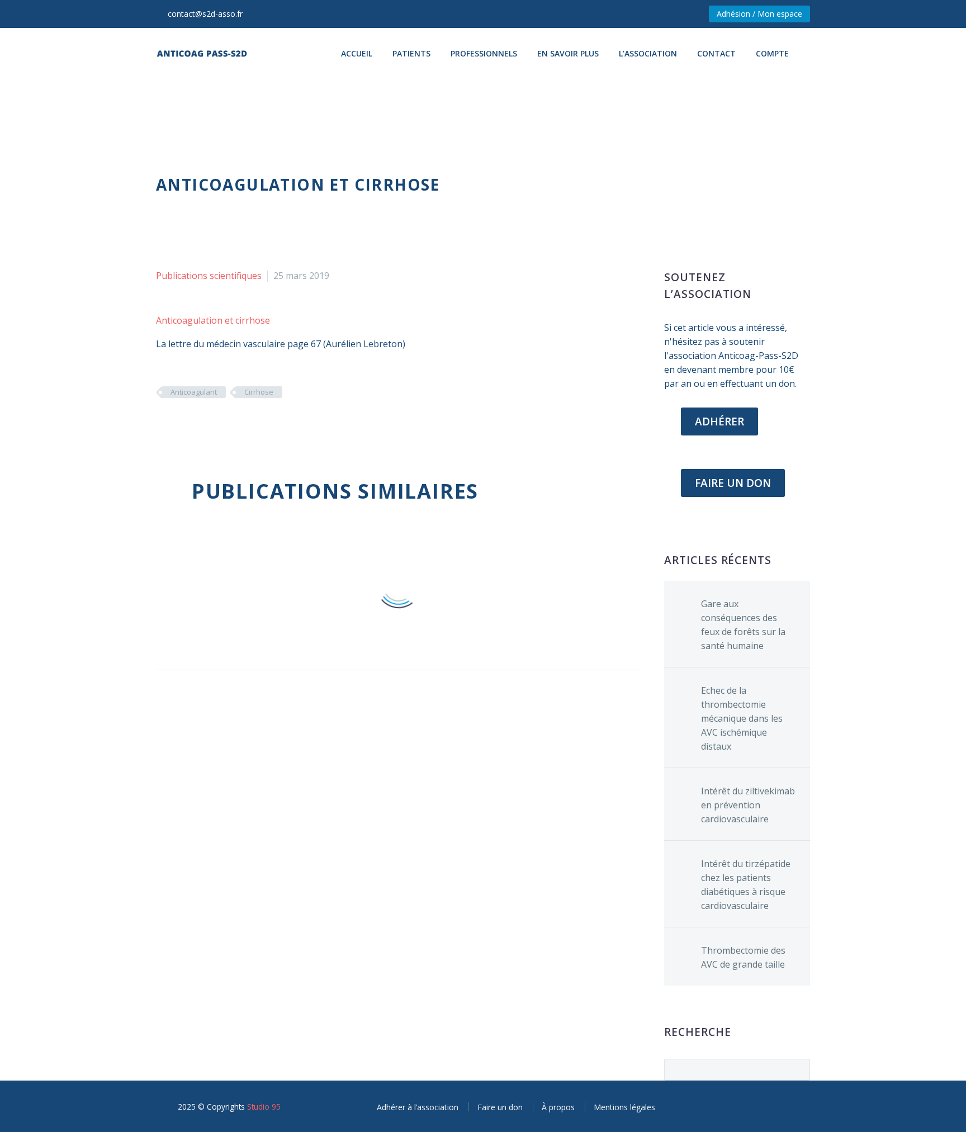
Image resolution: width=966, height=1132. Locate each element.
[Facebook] (163, 424)
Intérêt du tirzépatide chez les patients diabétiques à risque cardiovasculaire (745, 885)
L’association (648, 53)
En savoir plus (568, 53)
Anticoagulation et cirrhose (213, 320)
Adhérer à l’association (417, 1107)
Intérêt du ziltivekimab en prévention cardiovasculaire (748, 805)
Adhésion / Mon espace (759, 13)
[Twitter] (180, 424)
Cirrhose (258, 392)
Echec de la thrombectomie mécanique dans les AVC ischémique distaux (742, 718)
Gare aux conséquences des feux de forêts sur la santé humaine (743, 625)
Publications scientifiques (209, 275)
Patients (411, 53)
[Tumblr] (213, 424)
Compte (772, 53)
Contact (716, 53)
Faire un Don (733, 483)
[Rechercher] (810, 53)
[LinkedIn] (230, 424)
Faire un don (500, 1107)
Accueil (356, 53)
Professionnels (484, 53)
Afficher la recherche (798, 1069)
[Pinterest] (196, 424)
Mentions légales (624, 1107)
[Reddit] (247, 424)
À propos (558, 1107)
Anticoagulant (194, 392)
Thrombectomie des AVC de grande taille (743, 957)
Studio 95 (264, 1106)
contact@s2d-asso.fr (205, 13)
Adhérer (719, 421)
